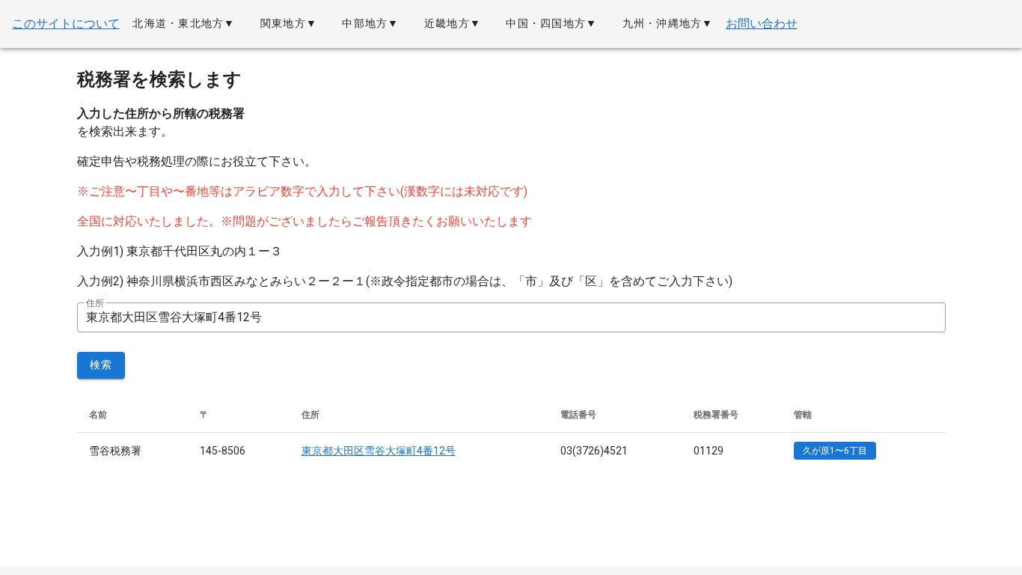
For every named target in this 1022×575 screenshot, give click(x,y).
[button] (184, 23)
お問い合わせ (762, 23)
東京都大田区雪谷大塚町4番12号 (379, 451)
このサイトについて (66, 23)
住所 (95, 303)
